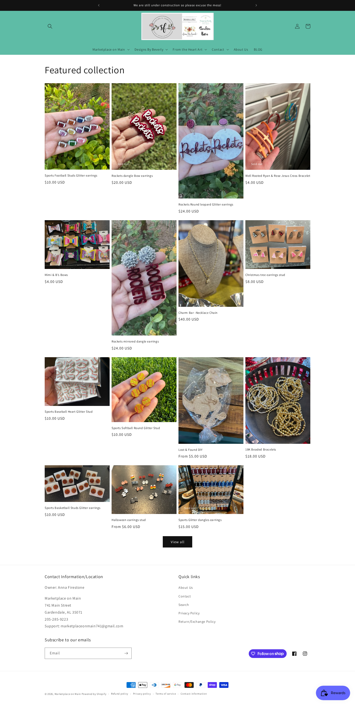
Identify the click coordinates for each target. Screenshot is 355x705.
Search (183, 604)
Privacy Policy (188, 613)
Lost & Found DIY (190, 450)
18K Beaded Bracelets (260, 450)
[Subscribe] (126, 653)
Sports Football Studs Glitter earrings (71, 176)
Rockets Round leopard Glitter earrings (205, 204)
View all (178, 542)
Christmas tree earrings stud (265, 275)
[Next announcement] (256, 5)
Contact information (194, 693)
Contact (184, 596)
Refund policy (119, 693)
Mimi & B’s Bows (56, 275)
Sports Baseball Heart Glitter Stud (68, 412)
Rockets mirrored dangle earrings (135, 341)
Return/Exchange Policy (196, 621)
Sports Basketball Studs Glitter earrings (72, 508)
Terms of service (166, 693)
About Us (185, 587)
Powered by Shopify (94, 694)
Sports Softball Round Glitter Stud (136, 428)
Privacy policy (142, 693)
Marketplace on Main (68, 694)
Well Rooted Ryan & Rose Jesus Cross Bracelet (277, 176)
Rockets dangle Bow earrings (132, 176)
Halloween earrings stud (129, 520)
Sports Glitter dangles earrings (200, 520)
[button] (50, 26)
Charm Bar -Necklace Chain (198, 313)
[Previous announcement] (98, 5)
